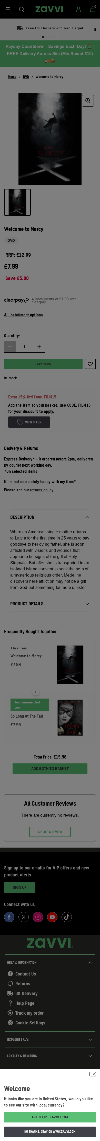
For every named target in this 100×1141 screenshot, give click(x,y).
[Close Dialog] (93, 1074)
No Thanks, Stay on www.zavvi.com (50, 1131)
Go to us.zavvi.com (50, 1117)
